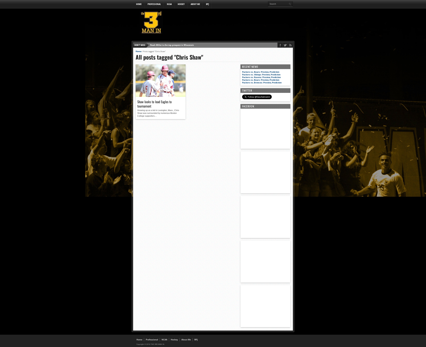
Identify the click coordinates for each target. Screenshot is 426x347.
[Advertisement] (232, 23)
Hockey (181, 4)
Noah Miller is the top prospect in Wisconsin (172, 45)
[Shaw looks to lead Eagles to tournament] (161, 96)
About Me (195, 4)
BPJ (207, 4)
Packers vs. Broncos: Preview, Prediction (262, 83)
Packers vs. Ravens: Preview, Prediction (261, 77)
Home (139, 4)
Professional (154, 4)
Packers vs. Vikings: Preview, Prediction (261, 75)
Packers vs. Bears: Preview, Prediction (260, 72)
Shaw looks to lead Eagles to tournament (154, 104)
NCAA (169, 4)
